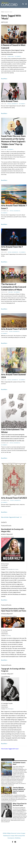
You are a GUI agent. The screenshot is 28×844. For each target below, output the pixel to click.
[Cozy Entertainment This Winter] (13, 410)
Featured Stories (7, 759)
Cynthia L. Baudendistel (12, 103)
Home (2, 11)
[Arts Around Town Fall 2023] (13, 479)
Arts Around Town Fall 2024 (14, 329)
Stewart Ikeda (10, 56)
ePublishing (17, 838)
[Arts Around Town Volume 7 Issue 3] (13, 194)
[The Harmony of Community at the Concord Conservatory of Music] (13, 274)
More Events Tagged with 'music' (10, 748)
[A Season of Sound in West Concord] (13, 34)
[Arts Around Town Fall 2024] (13, 320)
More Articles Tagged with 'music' (10, 517)
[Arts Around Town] (13, 91)
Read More (4, 78)
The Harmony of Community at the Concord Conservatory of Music (13, 287)
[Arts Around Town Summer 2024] (13, 360)
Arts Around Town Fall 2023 (14, 498)
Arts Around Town (9, 101)
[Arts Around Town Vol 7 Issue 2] (13, 237)
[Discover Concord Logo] (9, 4)
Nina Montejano (9, 708)
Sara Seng (10, 292)
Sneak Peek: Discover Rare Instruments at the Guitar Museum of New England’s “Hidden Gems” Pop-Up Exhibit (13, 141)
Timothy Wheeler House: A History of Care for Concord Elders (19, 790)
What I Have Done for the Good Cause (20, 804)
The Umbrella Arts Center (12, 569)
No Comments (18, 56)
